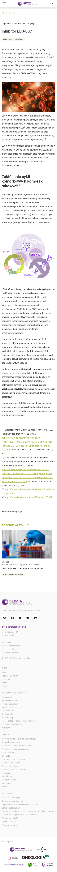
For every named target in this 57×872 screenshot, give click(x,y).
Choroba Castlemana (11, 763)
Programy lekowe (9, 825)
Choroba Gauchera (10, 766)
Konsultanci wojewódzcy (12, 724)
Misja (4, 672)
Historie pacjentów (10, 704)
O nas (4, 668)
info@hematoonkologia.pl (14, 626)
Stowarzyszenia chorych (12, 801)
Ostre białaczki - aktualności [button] (13, 39)
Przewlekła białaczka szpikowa (15, 749)
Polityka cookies (8, 649)
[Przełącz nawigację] (4, 3)
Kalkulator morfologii (11, 797)
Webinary (6, 728)
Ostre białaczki (8, 752)
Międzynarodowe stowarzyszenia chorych (20, 804)
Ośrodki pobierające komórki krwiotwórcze (20, 815)
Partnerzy (6, 679)
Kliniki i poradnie (8, 821)
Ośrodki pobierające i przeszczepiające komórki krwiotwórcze (28, 811)
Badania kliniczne (9, 700)
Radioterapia (7, 714)
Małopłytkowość (9, 780)
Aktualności (7, 697)
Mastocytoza (7, 783)
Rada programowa (10, 676)
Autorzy (5, 686)
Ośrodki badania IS (10, 818)
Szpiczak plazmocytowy (12, 742)
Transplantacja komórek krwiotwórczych (19, 721)
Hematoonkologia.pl (12, 511)
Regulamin (6, 642)
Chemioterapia (8, 711)
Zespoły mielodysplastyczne (14, 769)
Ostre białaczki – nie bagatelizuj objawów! (22, 568)
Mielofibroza (7, 776)
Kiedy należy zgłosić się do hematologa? (19, 739)
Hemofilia (6, 773)
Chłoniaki (6, 756)
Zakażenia (6, 787)
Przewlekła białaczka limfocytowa (16, 745)
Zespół (4, 683)
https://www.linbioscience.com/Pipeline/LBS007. (29, 497)
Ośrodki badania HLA (11, 808)
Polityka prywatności (11, 646)
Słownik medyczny (10, 707)
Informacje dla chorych (14, 693)
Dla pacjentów (9, 13)
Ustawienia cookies (10, 653)
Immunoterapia (8, 717)
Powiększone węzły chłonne (14, 759)
